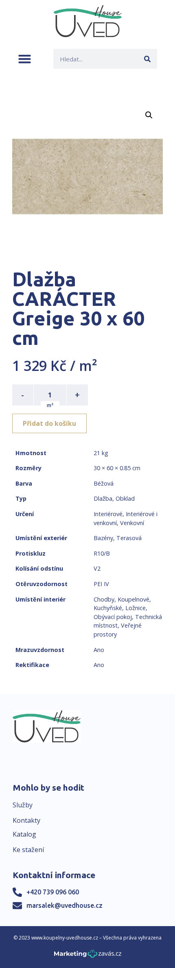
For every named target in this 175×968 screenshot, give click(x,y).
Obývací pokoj (113, 617)
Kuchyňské (108, 608)
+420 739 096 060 (52, 892)
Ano (99, 650)
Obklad (125, 498)
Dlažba (103, 498)
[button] (24, 58)
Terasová (129, 538)
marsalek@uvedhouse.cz (64, 905)
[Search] (147, 59)
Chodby (104, 599)
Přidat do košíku (49, 423)
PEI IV (101, 584)
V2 (97, 568)
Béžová (104, 483)
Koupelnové (133, 599)
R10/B (102, 553)
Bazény (103, 538)
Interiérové (108, 514)
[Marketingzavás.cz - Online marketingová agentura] (87, 956)
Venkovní (132, 523)
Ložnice (135, 608)
